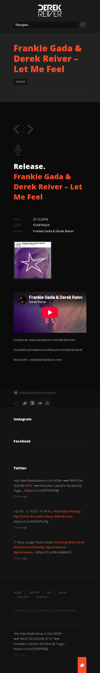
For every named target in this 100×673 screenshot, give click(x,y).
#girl (17, 516)
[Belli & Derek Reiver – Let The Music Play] (16, 129)
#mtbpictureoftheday (29, 547)
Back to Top (85, 14)
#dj (57, 511)
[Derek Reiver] (50, 12)
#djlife (64, 511)
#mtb (80, 542)
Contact (42, 597)
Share (20, 82)
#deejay (75, 511)
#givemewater (56, 547)
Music (63, 592)
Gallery (23, 597)
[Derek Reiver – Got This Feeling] (30, 129)
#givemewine (23, 552)
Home (18, 592)
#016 (28, 485)
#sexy (49, 516)
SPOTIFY (34, 592)
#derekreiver (63, 516)
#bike (72, 542)
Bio (49, 592)
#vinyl (25, 516)
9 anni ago (20, 496)
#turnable (37, 516)
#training (60, 542)
